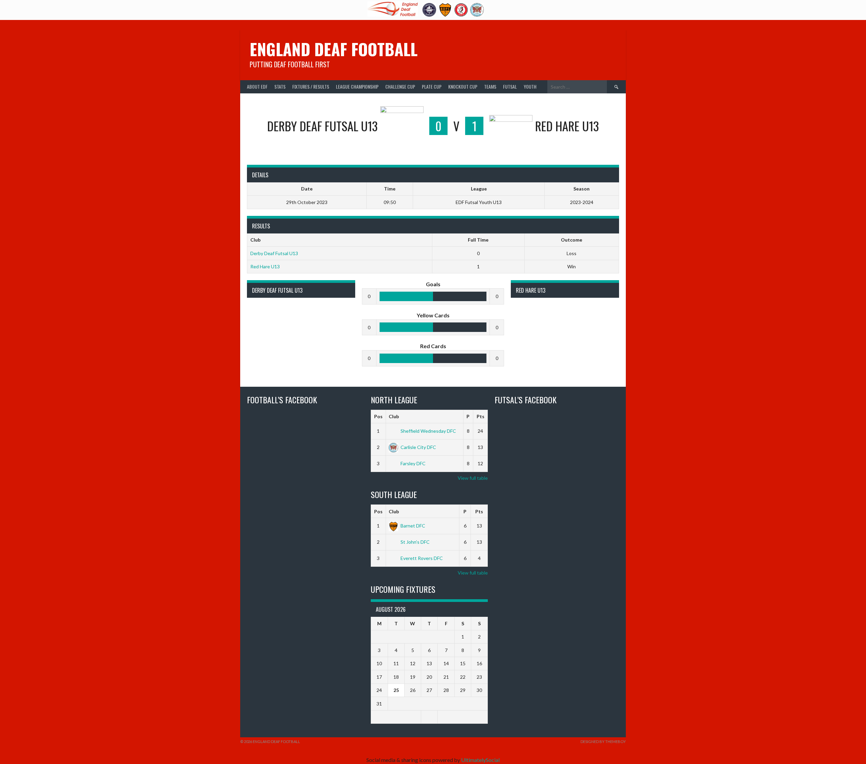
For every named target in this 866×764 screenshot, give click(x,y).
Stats (280, 86)
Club (394, 416)
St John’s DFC (415, 542)
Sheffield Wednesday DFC (428, 431)
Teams (490, 86)
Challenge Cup (400, 86)
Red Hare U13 (265, 266)
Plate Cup (431, 86)
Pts (480, 416)
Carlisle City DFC (418, 447)
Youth (530, 86)
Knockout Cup (462, 86)
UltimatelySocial (480, 760)
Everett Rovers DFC (422, 558)
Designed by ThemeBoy (603, 741)
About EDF (257, 86)
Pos (378, 416)
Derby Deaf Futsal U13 (274, 253)
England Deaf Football (333, 49)
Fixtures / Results (310, 86)
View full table (473, 478)
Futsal (510, 86)
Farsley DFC (413, 463)
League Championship (357, 86)
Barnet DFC (413, 526)
